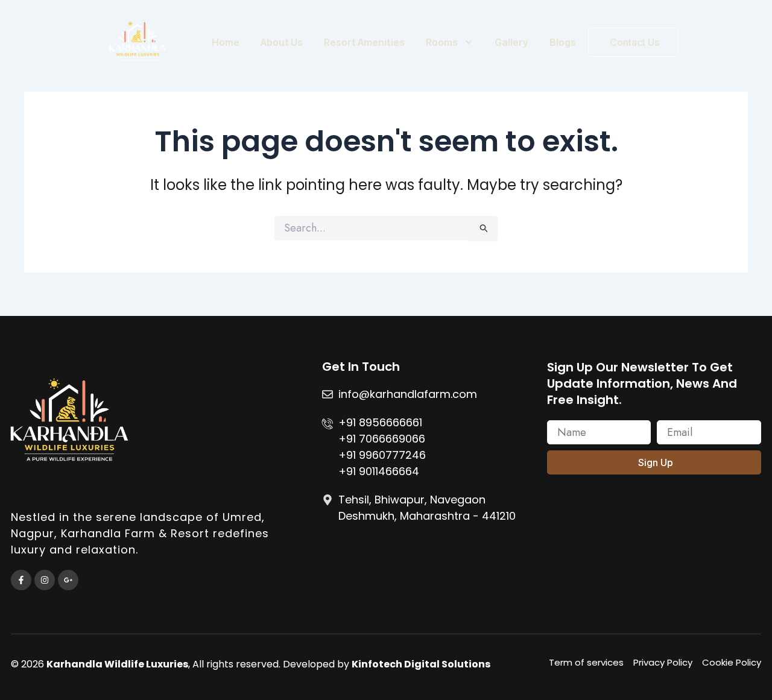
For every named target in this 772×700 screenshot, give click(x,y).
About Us (282, 42)
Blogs (562, 42)
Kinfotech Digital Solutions (421, 664)
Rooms (442, 42)
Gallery (511, 42)
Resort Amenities (364, 42)
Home (225, 42)
